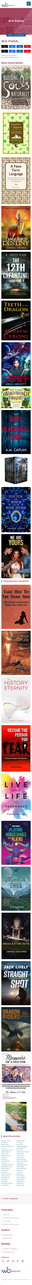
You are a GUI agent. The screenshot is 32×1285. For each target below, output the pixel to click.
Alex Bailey (4, 1142)
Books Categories (11, 1198)
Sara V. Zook (4, 1153)
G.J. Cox (3, 1148)
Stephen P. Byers (6, 1140)
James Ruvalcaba (21, 1168)
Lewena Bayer (20, 1166)
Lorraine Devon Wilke (7, 1165)
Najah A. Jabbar (5, 1152)
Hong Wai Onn (20, 1179)
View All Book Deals (9, 1252)
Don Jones (4, 1157)
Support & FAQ (7, 1238)
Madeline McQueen (6, 1166)
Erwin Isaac (4, 1159)
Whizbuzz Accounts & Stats (11, 1224)
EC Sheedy (19, 1142)
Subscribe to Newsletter (10, 1249)
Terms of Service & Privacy (11, 1218)
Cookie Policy (7, 1221)
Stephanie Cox (5, 1176)
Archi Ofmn (4, 1172)
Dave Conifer (4, 1170)
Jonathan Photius (21, 1159)
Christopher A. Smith (6, 1150)
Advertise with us (8, 1235)
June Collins (20, 1150)
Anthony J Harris (5, 1161)
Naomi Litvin (4, 1181)
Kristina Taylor (20, 1153)
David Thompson (21, 1178)
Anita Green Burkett (22, 1161)
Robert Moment (21, 1140)
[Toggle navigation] (29, 4)
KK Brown (3, 1163)
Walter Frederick (5, 1155)
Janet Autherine (5, 1168)
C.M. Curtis (19, 1172)
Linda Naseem (20, 1185)
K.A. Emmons (20, 1155)
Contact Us (6, 1215)
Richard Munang (21, 1148)
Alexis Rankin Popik (22, 1165)
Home (10, 35)
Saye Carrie (20, 1163)
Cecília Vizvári (5, 1144)
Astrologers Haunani (6, 1183)
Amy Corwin (20, 1144)
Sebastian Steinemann (7, 1146)
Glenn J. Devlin (20, 1157)
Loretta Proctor (21, 1181)
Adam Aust (19, 1170)
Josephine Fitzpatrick (22, 1146)
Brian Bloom (20, 1174)
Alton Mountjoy (5, 1178)
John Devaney (5, 1185)
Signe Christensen (6, 1174)
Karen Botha (20, 1183)
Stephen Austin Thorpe (23, 1152)
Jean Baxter (4, 1179)
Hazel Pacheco (21, 1176)
